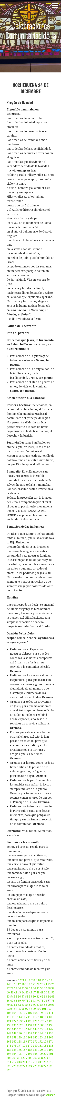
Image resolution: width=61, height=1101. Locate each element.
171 (35, 1041)
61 (37, 996)
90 (49, 1004)
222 (19, 1066)
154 (40, 1033)
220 (9, 1066)
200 (45, 1053)
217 (40, 1062)
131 (14, 1025)
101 (44, 1008)
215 (30, 1062)
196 (24, 1053)
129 (51, 1021)
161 (30, 1037)
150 (19, 1033)
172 (40, 1041)
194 (14, 1053)
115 (24, 1017)
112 (9, 1017)
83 (23, 1004)
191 (45, 1049)
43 (19, 992)
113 (14, 1017)
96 (23, 1008)
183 (51, 1045)
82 (19, 1004)
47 (34, 992)
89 (45, 1004)
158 (14, 1037)
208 (40, 1058)
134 (30, 1025)
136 (40, 1025)
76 (45, 1000)
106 (24, 1013)
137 (45, 1025)
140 (14, 1029)
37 (45, 988)
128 (45, 1021)
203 (14, 1058)
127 (40, 1021)
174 (51, 1041)
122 (14, 1021)
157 (9, 1037)
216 (35, 1062)
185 (14, 1049)
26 (52, 984)
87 (37, 1004)
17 (19, 984)
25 (49, 984)
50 (45, 992)
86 (34, 1004)
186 (19, 1049)
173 (45, 1041)
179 (30, 1045)
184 (9, 1049)
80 (11, 1004)
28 (11, 988)
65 (52, 996)
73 (34, 1000)
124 (24, 1021)
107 (30, 1013)
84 (26, 1004)
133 (24, 1025)
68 (15, 1000)
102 (49, 1008)
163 (40, 1037)
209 (45, 1058)
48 (37, 992)
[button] (56, 5)
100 (38, 1008)
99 (34, 1008)
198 (35, 1053)
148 (9, 1033)
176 (14, 1045)
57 (23, 996)
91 (52, 1004)
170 (30, 1041)
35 (37, 988)
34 (34, 988)
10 (39, 980)
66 (8, 1000)
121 (9, 1021)
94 (15, 1008)
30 (19, 988)
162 (35, 1037)
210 (51, 1058)
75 (41, 1000)
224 (30, 1066)
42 (15, 992)
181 (40, 1045)
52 (52, 992)
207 (35, 1058)
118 (40, 1017)
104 (14, 1013)
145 (40, 1029)
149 (14, 1033)
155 (45, 1033)
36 (41, 988)
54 (11, 996)
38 (49, 988)
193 (9, 1053)
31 (23, 988)
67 (11, 1000)
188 (30, 1049)
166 (9, 1041)
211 (9, 1062)
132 (19, 1025)
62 (41, 996)
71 (26, 1000)
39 (52, 988)
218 (45, 1062)
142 (24, 1029)
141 (19, 1029)
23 (41, 984)
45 (26, 992)
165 (51, 1037)
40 (8, 992)
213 (19, 1062)
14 (8, 984)
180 (35, 1045)
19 (26, 984)
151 (24, 1033)
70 (23, 1000)
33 (30, 988)
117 (35, 1017)
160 (24, 1037)
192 (51, 1049)
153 (35, 1033)
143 (30, 1029)
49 (41, 992)
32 (26, 988)
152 (30, 1033)
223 (24, 1066)
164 (45, 1037)
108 (35, 1013)
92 (8, 1008)
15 (11, 984)
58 (26, 996)
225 (35, 1066)
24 (45, 984)
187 (24, 1049)
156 (51, 1033)
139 (9, 1029)
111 (51, 1013)
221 (14, 1066)
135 (35, 1025)
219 (51, 1062)
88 (41, 1004)
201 (51, 1053)
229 (9, 1070)
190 (40, 1049)
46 (30, 992)
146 (45, 1029)
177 (19, 1045)
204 (19, 1058)
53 (8, 996)
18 (23, 984)
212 (14, 1062)
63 (45, 996)
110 (45, 1013)
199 (40, 1053)
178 (24, 1045)
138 (51, 1025)
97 (26, 1008)
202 (9, 1058)
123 (19, 1021)
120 (51, 1017)
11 (43, 980)
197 (30, 1053)
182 (45, 1045)
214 (24, 1062)
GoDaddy (50, 1095)
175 (9, 1045)
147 (51, 1029)
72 (30, 1000)
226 (40, 1066)
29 (15, 988)
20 (30, 984)
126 (35, 1021)
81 (15, 1004)
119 (45, 1017)
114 (19, 1017)
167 (14, 1041)
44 (23, 992)
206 (30, 1058)
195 (19, 1053)
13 (50, 980)
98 (30, 1008)
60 (34, 996)
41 (11, 992)
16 (15, 984)
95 (19, 1008)
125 (30, 1021)
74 (37, 1000)
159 (19, 1037)
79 (8, 1004)
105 (19, 1013)
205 (24, 1058)
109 (40, 1013)
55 (15, 996)
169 (24, 1041)
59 (30, 996)
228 (51, 1066)
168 (19, 1041)
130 (9, 1025)
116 (30, 1017)
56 (19, 996)
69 (19, 1000)
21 (34, 984)
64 (49, 996)
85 (30, 1004)
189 (35, 1049)
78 (52, 1000)
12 (46, 980)
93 (11, 1008)
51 (49, 992)
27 (8, 988)
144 (35, 1029)
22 (37, 984)
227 (45, 1066)
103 (9, 1013)
